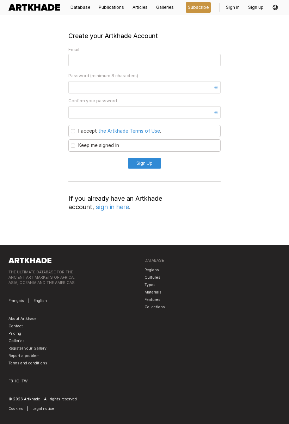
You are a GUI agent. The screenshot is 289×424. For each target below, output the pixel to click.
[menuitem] (36, 7)
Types (149, 285)
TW (24, 381)
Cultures (152, 277)
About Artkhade (22, 318)
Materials (152, 292)
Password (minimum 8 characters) (103, 75)
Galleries (16, 341)
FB (10, 381)
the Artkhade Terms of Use (129, 131)
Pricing (14, 333)
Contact (15, 326)
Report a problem (23, 355)
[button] (275, 7)
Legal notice (43, 408)
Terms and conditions (27, 363)
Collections (154, 307)
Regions (151, 270)
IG (17, 381)
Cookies (15, 408)
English (40, 300)
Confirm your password (92, 100)
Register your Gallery (27, 348)
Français (16, 300)
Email (73, 49)
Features (152, 299)
